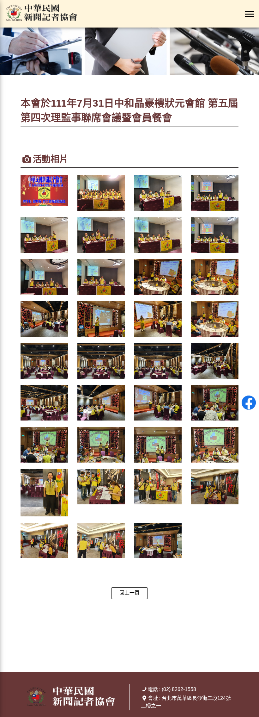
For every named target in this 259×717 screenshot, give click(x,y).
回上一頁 (129, 592)
